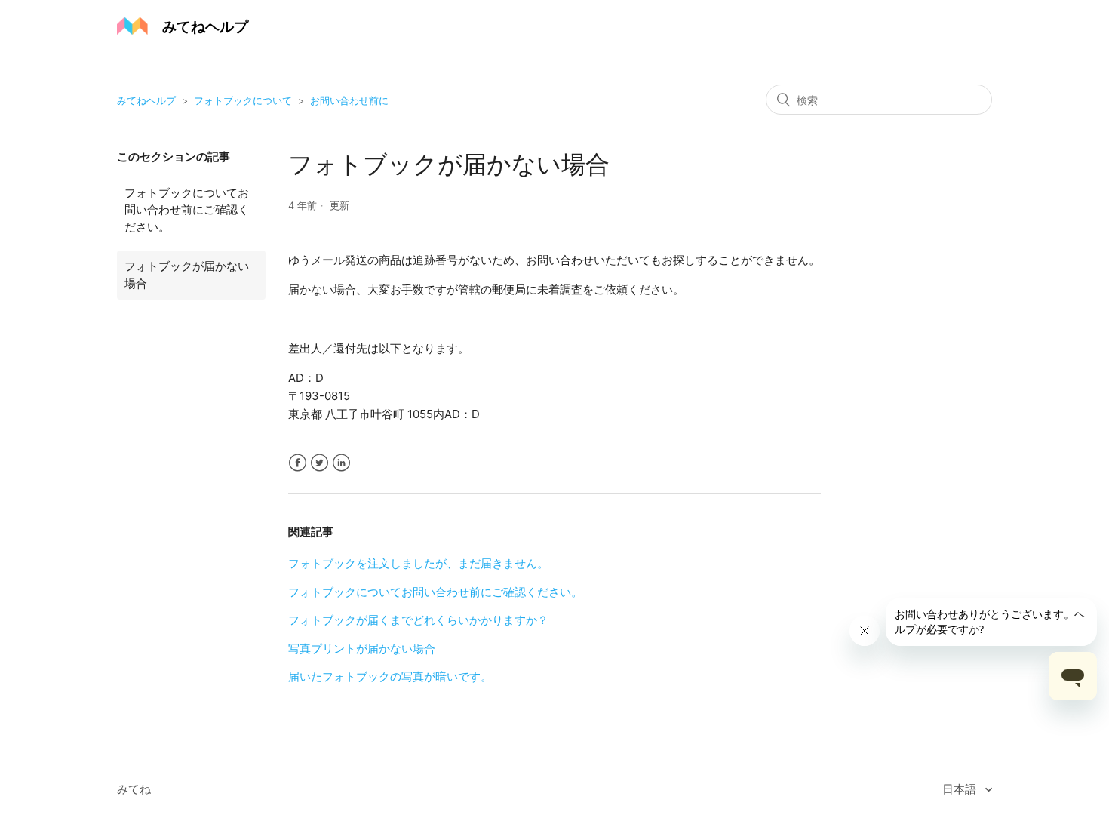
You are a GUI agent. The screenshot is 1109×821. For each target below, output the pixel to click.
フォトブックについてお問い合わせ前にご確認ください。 (186, 210)
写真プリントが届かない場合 (361, 648)
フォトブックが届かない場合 (186, 275)
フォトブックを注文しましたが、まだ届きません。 (418, 563)
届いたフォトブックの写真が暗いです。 (390, 676)
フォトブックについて (243, 100)
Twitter (319, 463)
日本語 (960, 789)
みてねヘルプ (146, 100)
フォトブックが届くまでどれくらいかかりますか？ (418, 620)
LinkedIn (341, 463)
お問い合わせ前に (349, 100)
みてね (134, 789)
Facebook (297, 463)
